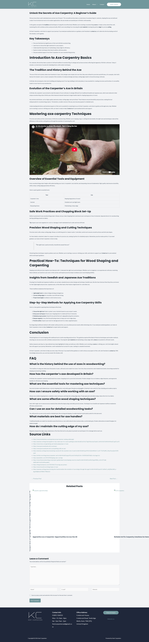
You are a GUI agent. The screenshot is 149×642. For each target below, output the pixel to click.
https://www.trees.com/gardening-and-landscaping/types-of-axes (50, 444)
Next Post (113, 478)
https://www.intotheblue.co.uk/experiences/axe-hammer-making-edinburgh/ (53, 439)
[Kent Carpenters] (34, 4)
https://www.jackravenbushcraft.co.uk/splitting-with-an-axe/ (49, 448)
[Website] (106, 589)
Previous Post (36, 478)
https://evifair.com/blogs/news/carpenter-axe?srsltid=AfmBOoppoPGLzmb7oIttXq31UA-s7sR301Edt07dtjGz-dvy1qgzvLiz (66, 455)
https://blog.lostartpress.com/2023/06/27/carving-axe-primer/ (50, 464)
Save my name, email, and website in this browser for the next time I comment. (52, 595)
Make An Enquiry (110, 612)
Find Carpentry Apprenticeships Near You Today (30, 521)
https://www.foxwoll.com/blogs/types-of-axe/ (45, 467)
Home (88, 4)
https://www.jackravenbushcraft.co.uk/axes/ (45, 446)
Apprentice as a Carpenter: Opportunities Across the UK (55, 537)
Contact (102, 4)
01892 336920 (57, 615)
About (94, 4)
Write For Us (110, 619)
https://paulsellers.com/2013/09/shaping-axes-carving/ (48, 457)
